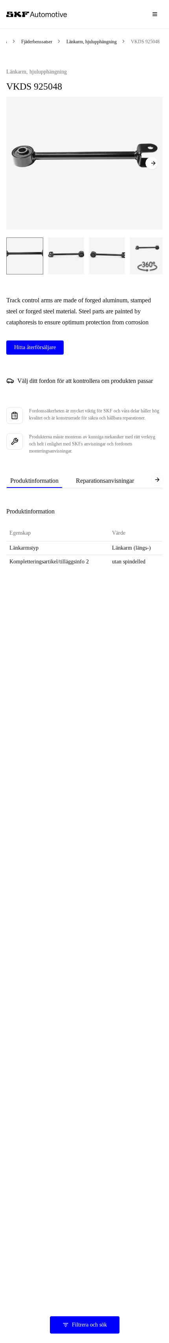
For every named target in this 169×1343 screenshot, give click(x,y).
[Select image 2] (66, 255)
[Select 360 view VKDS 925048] (147, 255)
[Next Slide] (151, 163)
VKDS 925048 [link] (145, 41)
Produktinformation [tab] (34, 480)
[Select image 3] (107, 255)
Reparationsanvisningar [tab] (105, 480)
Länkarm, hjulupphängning (91, 41)
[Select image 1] (24, 255)
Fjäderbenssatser (36, 41)
